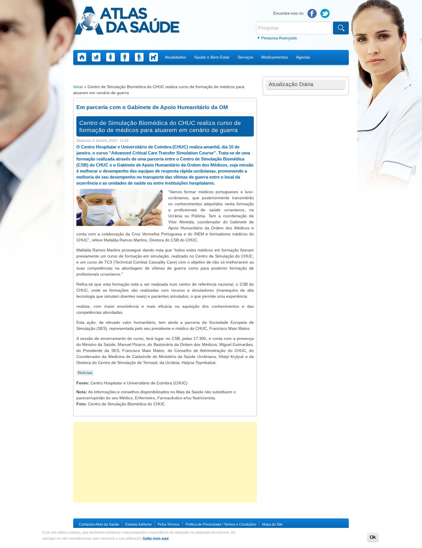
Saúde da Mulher (110, 57)
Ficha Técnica (168, 524)
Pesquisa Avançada (279, 38)
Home (82, 57)
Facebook (312, 14)
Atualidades (175, 57)
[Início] (126, 21)
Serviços (245, 57)
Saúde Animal (153, 57)
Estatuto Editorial (138, 524)
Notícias (85, 372)
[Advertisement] (165, 462)
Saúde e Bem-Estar (212, 57)
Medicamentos (274, 57)
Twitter (325, 14)
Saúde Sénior (139, 57)
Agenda (303, 57)
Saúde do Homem (125, 57)
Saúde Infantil (96, 57)
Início (78, 86)
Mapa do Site (272, 524)
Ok (373, 537)
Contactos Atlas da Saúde (99, 524)
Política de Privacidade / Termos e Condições (220, 524)
